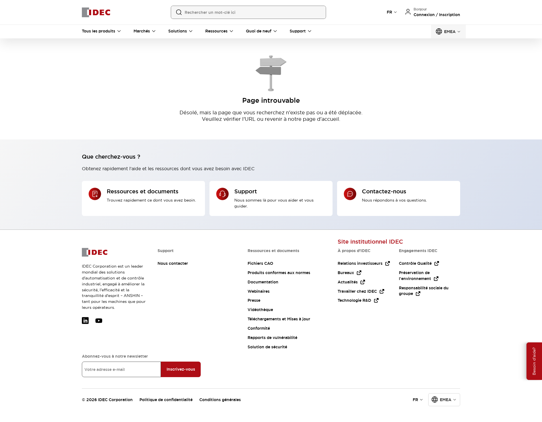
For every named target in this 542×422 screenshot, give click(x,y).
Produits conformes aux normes (279, 272)
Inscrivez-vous (181, 369)
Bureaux (346, 272)
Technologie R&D (354, 300)
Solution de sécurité (267, 346)
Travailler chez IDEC (357, 291)
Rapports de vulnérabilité (272, 337)
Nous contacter (173, 263)
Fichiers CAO (260, 263)
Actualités (348, 282)
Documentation (263, 282)
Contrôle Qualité (415, 263)
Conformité (259, 328)
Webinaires (259, 291)
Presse (254, 300)
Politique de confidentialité (166, 399)
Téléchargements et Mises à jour (279, 319)
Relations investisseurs (360, 263)
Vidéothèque (260, 309)
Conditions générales (220, 399)
